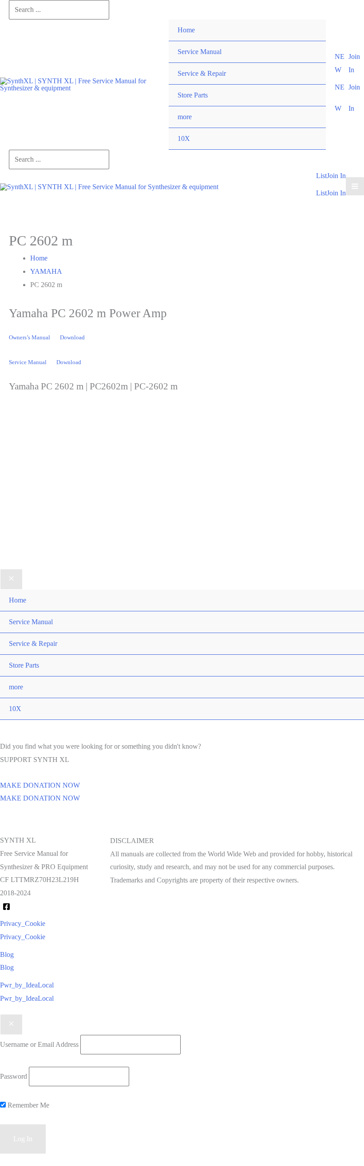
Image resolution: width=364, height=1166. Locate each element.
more (185, 116)
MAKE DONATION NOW (40, 798)
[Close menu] (11, 579)
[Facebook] (6, 906)
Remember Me (27, 1105)
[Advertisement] (182, 494)
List (321, 193)
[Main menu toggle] (355, 186)
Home (186, 30)
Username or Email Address (39, 1044)
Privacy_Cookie (22, 937)
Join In (336, 193)
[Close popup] (11, 1024)
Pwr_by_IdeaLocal (27, 998)
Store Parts (193, 95)
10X (184, 138)
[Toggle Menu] (310, 106)
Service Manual (200, 51)
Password (13, 1076)
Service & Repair (202, 73)
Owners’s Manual (29, 337)
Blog (7, 967)
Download (72, 337)
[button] (341, 63)
